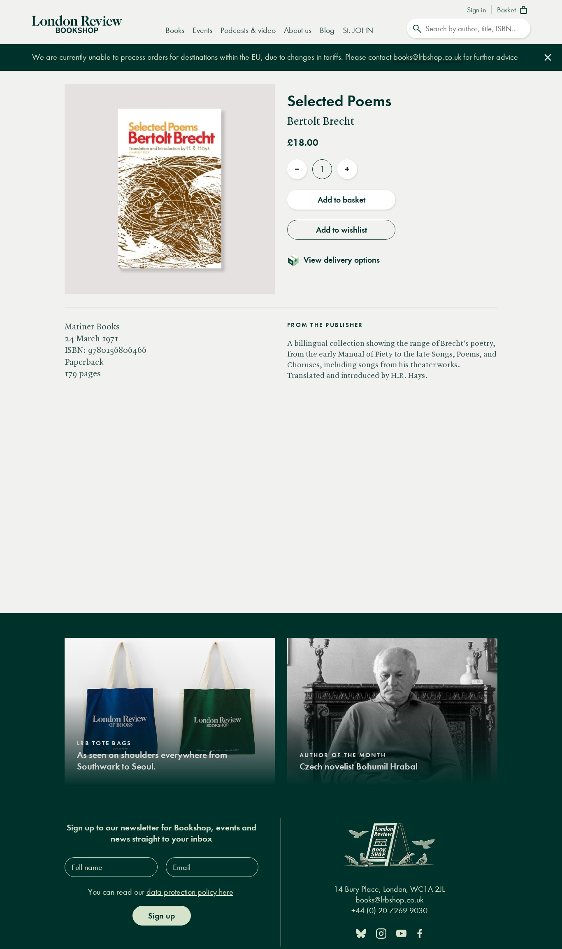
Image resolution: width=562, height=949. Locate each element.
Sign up (161, 916)
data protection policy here (189, 892)
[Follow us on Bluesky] (361, 932)
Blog (327, 30)
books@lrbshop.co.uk (428, 57)
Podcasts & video (248, 30)
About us (297, 30)
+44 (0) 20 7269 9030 (389, 910)
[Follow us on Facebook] (419, 932)
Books (174, 30)
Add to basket (341, 200)
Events (202, 30)
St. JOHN (358, 30)
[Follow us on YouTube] (401, 932)
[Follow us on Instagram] (381, 932)
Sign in (476, 10)
